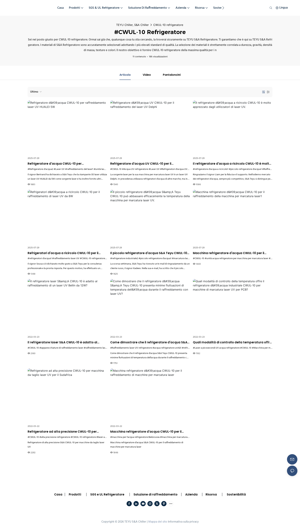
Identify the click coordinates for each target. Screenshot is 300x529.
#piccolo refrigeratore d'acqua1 (245, 169)
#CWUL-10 (116, 169)
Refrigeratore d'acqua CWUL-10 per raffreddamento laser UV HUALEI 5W (55, 164)
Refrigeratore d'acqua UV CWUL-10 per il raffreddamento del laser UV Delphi (140, 164)
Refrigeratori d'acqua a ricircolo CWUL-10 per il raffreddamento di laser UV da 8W (63, 253)
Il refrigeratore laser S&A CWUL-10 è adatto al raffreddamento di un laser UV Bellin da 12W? (62, 342)
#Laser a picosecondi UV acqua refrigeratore (216, 348)
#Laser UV (59, 169)
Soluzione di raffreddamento (155, 494)
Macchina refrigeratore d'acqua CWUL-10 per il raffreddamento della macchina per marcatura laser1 (230, 253)
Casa (58, 494)
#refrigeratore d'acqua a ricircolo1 (210, 169)
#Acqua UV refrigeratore (135, 169)
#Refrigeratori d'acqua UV (173, 169)
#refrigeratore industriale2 (124, 259)
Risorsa (211, 494)
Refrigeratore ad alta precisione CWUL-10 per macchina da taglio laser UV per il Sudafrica (62, 431)
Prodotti (75, 494)
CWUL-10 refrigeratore (168, 25)
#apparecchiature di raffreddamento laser (61, 348)
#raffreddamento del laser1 (79, 169)
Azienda (191, 494)
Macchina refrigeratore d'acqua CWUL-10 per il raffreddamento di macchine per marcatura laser (148, 431)
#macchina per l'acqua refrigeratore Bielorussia (135, 437)
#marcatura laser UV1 (183, 259)
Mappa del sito (157, 521)
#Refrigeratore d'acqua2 (40, 169)
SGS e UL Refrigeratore (107, 494)
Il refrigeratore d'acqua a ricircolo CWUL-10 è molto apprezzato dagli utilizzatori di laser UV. (232, 164)
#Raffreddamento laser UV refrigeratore (131, 348)
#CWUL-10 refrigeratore (92, 259)
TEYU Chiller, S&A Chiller (132, 25)
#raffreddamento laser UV (65, 259)
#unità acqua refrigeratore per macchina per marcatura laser (236, 259)
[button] (223, 7)
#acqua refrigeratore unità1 (166, 348)
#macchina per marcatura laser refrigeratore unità (186, 437)
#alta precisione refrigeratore (54, 437)
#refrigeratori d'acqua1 (40, 259)
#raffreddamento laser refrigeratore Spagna (107, 348)
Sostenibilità (236, 494)
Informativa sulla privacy (183, 521)
